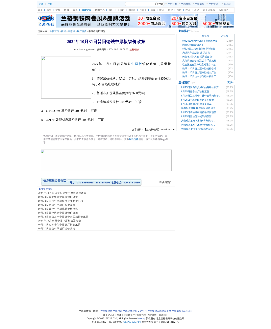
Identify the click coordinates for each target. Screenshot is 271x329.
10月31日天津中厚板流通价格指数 (58, 208)
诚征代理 (141, 315)
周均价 (132, 10)
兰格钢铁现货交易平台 (135, 311)
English (227, 4)
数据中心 (100, 10)
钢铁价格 (133, 139)
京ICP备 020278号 (132, 321)
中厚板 (71, 31)
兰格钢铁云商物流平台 (159, 311)
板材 (63, 31)
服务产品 (108, 315)
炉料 (57, 10)
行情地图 (223, 10)
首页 (40, 10)
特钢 (66, 10)
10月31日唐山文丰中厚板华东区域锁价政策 (63, 216)
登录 (40, 4)
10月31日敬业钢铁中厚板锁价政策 (58, 196)
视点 (187, 10)
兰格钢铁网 (106, 311)
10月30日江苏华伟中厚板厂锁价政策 (59, 224)
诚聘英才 (130, 315)
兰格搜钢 (213, 4)
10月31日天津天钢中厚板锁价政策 (58, 212)
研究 (170, 10)
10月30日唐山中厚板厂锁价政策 (56, 228)
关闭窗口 (167, 182)
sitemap (141, 318)
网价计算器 (209, 10)
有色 (75, 10)
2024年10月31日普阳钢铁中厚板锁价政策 (62, 193)
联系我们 (163, 315)
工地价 (120, 10)
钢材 (49, 10)
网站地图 (152, 315)
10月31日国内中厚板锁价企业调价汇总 (60, 200)
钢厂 (111, 10)
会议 (196, 10)
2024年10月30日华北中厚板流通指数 (59, 220)
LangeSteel (187, 311)
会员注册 (119, 315)
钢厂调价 (81, 31)
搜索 (161, 4)
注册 (50, 4)
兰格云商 (172, 4)
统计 (161, 10)
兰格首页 (54, 31)
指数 (179, 10)
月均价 (143, 10)
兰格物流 (186, 4)
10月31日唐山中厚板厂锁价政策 (56, 204)
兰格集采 (199, 4)
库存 (153, 10)
